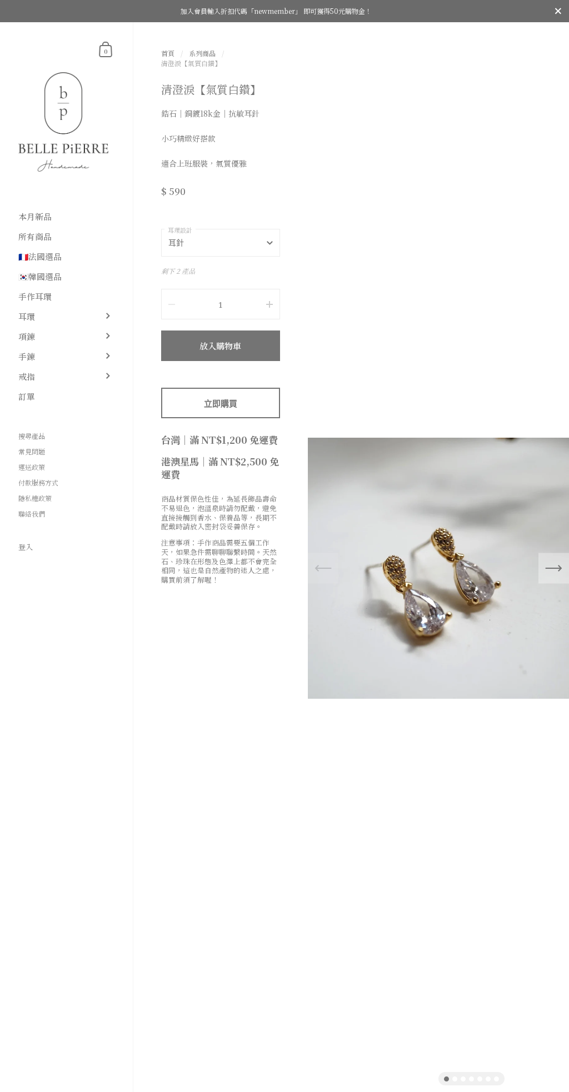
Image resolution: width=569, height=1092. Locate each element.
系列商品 (202, 53)
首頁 (167, 53)
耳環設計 (180, 230)
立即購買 (220, 403)
